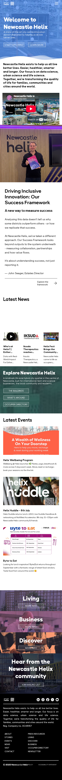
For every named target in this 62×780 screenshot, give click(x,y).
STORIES (9, 737)
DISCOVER (32, 741)
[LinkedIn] (38, 699)
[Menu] (56, 3)
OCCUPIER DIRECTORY (38, 748)
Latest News (16, 299)
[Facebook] (47, 699)
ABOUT (8, 734)
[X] (52, 699)
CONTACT (9, 751)
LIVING (31, 737)
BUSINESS (32, 744)
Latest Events (17, 419)
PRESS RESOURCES (36, 734)
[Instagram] (43, 699)
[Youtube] (57, 699)
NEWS (7, 744)
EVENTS (8, 741)
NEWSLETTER (34, 751)
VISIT (7, 748)
